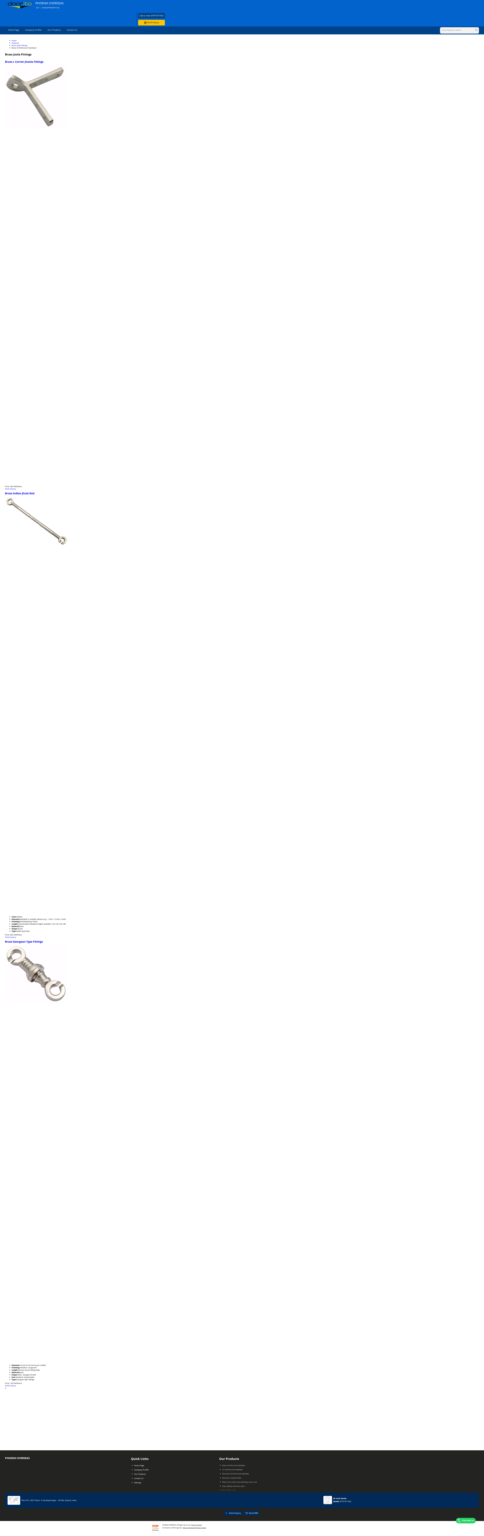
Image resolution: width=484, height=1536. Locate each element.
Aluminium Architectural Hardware (235, 1473)
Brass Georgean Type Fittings (24, 941)
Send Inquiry (153, 22)
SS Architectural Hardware (232, 1469)
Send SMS (253, 1513)
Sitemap (137, 1482)
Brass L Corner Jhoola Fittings (24, 62)
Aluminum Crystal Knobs (231, 1478)
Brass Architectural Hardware (233, 1465)
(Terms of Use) (196, 1525)
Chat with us (468, 1520)
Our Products (54, 30)
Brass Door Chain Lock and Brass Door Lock (239, 1482)
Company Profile (33, 30)
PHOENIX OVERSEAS (49, 5)
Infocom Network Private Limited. (194, 1528)
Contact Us (72, 30)
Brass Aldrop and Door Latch (233, 1486)
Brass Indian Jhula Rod (19, 493)
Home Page (13, 30)
